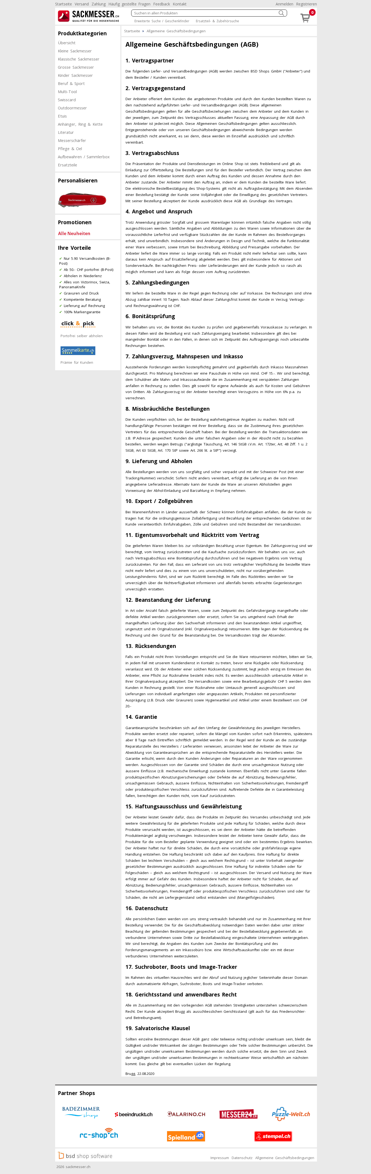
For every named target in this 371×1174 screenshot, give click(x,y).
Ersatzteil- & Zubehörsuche (217, 21)
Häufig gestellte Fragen (129, 4)
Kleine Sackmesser (75, 50)
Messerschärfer (72, 140)
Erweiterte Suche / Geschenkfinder (161, 21)
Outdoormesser (72, 107)
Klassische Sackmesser (78, 59)
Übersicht (67, 42)
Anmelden (284, 4)
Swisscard (67, 99)
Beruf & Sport (71, 83)
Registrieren (306, 4)
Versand (82, 4)
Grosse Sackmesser (76, 67)
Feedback (161, 4)
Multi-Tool (67, 91)
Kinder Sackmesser (75, 75)
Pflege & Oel (70, 148)
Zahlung (99, 4)
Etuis (62, 116)
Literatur (66, 132)
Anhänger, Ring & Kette (80, 124)
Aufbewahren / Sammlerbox (84, 156)
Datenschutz (242, 1157)
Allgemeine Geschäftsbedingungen (284, 1157)
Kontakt (180, 4)
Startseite (63, 4)
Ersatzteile (67, 164)
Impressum (219, 1157)
